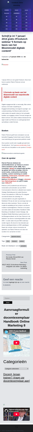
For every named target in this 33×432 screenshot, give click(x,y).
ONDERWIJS (16, 13)
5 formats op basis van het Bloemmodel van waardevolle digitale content (16, 94)
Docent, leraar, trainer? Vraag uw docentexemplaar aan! (16, 377)
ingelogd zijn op (14, 282)
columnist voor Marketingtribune (16, 180)
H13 (26, 25)
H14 (6, 28)
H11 (6, 25)
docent (12, 168)
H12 (16, 25)
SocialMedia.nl (12, 179)
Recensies (6, 13)
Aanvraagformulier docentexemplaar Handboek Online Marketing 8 (17, 317)
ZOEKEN (7, 10)
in (17, 427)
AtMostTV (8, 183)
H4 (26, 16)
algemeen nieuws (16, 236)
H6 (16, 19)
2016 (8, 241)
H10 (26, 22)
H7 (26, 19)
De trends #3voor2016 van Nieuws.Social (14, 258)
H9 (16, 22)
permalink (23, 246)
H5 (6, 19)
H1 (26, 13)
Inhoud (16, 10)
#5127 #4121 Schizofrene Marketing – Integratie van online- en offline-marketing (14, 266)
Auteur (26, 10)
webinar (22, 241)
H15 (16, 28)
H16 (26, 28)
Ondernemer (13, 176)
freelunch (14, 241)
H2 (6, 16)
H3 (16, 16)
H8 (6, 22)
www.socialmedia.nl (21, 145)
